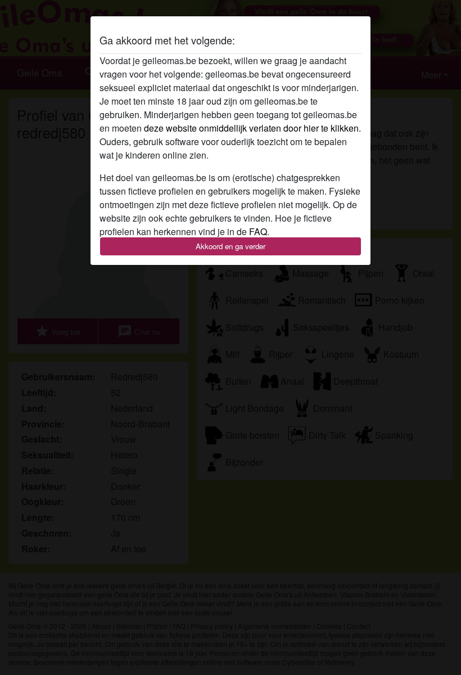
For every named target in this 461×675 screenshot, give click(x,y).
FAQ (258, 231)
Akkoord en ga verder (230, 246)
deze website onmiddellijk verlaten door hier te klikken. (252, 128)
